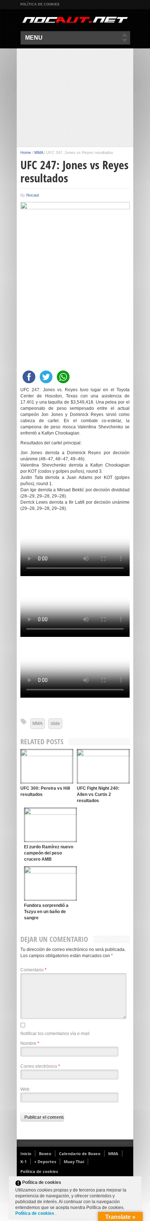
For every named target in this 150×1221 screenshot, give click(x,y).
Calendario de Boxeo (79, 1153)
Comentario (33, 969)
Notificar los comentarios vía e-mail (55, 1033)
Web (24, 1089)
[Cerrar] (135, 1184)
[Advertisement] (75, 97)
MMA (38, 152)
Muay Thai (74, 1161)
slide (55, 723)
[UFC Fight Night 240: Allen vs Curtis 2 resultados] (103, 766)
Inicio (25, 1153)
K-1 (23, 1161)
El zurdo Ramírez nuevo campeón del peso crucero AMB (48, 853)
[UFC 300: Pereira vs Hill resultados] (46, 766)
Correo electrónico (40, 1066)
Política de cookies (39, 4)
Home (25, 152)
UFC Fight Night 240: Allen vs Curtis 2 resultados (98, 794)
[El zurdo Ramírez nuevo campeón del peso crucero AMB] (50, 825)
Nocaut (32, 195)
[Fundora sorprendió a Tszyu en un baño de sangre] (50, 883)
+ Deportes (45, 1161)
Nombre (29, 1043)
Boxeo (45, 1153)
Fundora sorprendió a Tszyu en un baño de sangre (46, 911)
